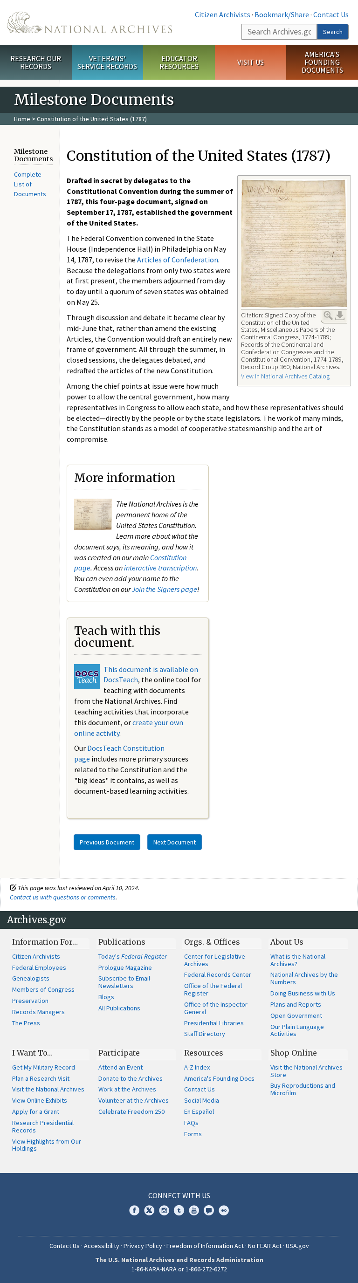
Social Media (201, 1100)
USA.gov (297, 1246)
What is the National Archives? (297, 960)
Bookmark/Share (282, 14)
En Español (199, 1111)
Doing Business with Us (302, 993)
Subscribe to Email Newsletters (124, 982)
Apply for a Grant (35, 1111)
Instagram (164, 1210)
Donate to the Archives (130, 1078)
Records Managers (38, 1012)
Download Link (339, 315)
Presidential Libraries (214, 1023)
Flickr (223, 1210)
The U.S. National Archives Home (89, 22)
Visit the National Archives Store (306, 1071)
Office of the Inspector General (216, 1008)
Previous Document (107, 842)
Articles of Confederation (177, 259)
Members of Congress (43, 989)
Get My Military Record (43, 1067)
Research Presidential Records (43, 1126)
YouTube (194, 1210)
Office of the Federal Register (213, 989)
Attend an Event (120, 1067)
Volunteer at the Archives (133, 1100)
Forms (193, 1134)
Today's (132, 956)
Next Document (174, 842)
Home (22, 119)
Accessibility (101, 1246)
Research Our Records (35, 62)
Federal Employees (39, 967)
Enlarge (328, 315)
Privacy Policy (143, 1246)
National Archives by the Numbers (304, 978)
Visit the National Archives (48, 1089)
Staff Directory (204, 1033)
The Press (26, 1023)
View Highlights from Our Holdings (46, 1145)
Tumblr (179, 1210)
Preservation (30, 1000)
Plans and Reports (295, 1004)
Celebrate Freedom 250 (131, 1111)
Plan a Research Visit (40, 1078)
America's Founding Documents (322, 62)
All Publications (119, 1008)
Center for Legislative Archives (214, 960)
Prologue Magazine (125, 967)
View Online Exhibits (39, 1100)
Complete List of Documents (30, 184)
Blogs (106, 997)
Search (333, 31)
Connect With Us (179, 1195)
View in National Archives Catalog (285, 376)
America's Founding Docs (219, 1078)
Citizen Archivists (222, 14)
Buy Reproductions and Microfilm (302, 1089)
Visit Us (250, 62)
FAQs (191, 1122)
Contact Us (331, 14)
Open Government (296, 1015)
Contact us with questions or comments (63, 897)
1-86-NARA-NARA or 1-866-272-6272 (179, 1269)
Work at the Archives (127, 1089)
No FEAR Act (265, 1246)
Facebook (134, 1210)
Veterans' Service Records (107, 62)
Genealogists (30, 978)
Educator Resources (179, 62)
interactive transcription (160, 567)
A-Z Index (197, 1067)
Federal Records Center (217, 974)
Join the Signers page (164, 589)
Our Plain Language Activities (297, 1030)
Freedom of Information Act (205, 1246)
